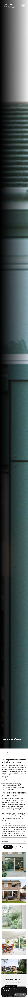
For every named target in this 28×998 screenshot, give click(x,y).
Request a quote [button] (10, 986)
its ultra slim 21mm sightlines (14, 806)
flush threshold (10, 813)
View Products (9, 847)
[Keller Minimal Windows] (9, 5)
